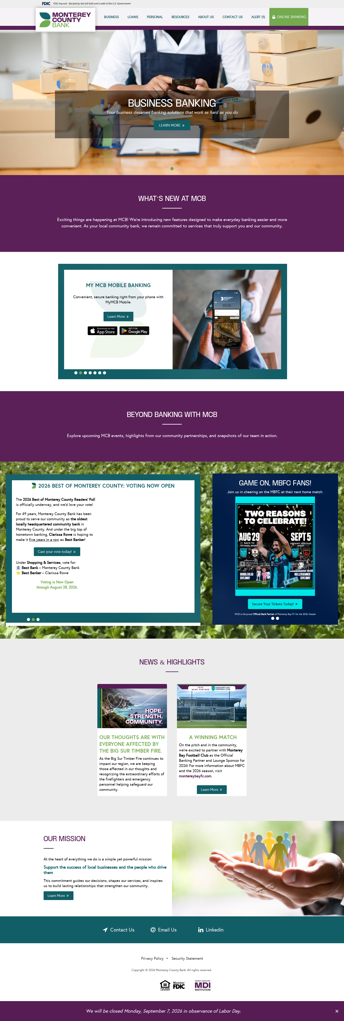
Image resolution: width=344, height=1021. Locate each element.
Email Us (167, 930)
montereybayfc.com (195, 777)
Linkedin (215, 930)
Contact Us (233, 17)
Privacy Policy (152, 959)
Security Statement (187, 959)
